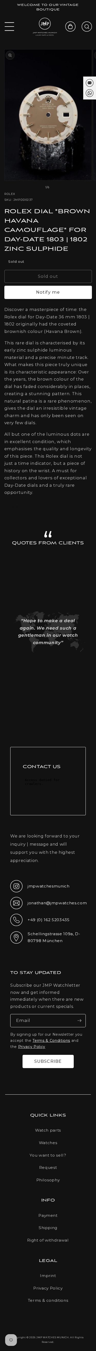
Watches (48, 1142)
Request (48, 1167)
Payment (48, 1215)
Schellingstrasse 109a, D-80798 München (45, 937)
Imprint (48, 1275)
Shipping (48, 1227)
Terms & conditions (48, 1300)
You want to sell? (48, 1155)
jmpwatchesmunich (40, 888)
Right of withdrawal (48, 1240)
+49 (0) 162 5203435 (40, 921)
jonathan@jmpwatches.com (48, 907)
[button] (9, 26)
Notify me (48, 292)
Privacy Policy (31, 1046)
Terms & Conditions (51, 1040)
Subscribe (48, 1061)
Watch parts (48, 1130)
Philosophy (48, 1180)
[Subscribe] (79, 1020)
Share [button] (17, 506)
